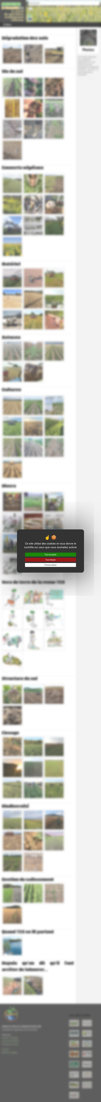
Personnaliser (50, 564)
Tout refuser (50, 559)
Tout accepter (50, 554)
